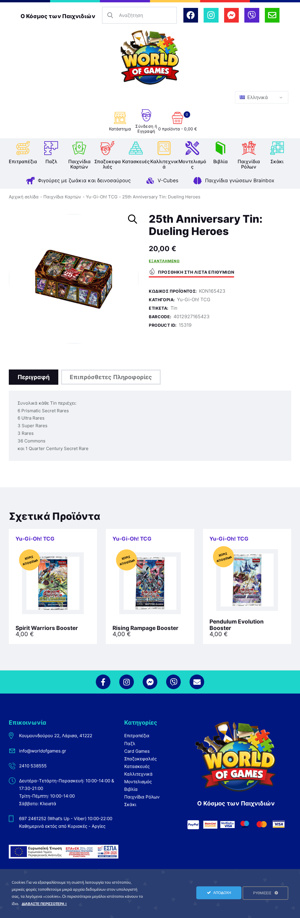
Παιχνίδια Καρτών (62, 197)
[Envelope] (272, 15)
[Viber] (251, 15)
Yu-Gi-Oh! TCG (101, 197)
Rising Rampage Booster (145, 628)
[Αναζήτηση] (110, 15)
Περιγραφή (34, 377)
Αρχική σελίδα (24, 197)
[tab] (33, 377)
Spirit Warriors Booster (47, 628)
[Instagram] (211, 15)
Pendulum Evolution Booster (236, 625)
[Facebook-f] (103, 682)
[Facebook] (190, 15)
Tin (174, 308)
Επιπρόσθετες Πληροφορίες (111, 377)
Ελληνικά (257, 97)
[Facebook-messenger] (231, 15)
